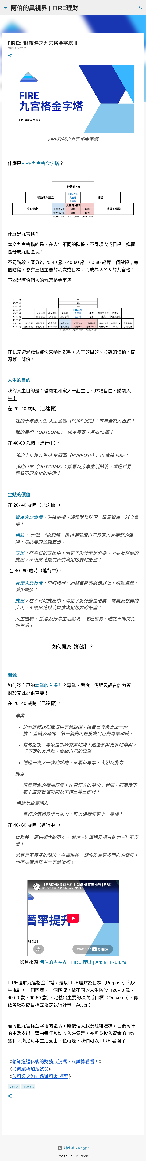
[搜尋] (83, 7)
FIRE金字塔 (28, 1087)
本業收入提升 (48, 685)
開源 (12, 675)
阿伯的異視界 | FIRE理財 (44, 8)
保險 (19, 535)
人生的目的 (19, 380)
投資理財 (13, 1087)
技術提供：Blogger (75, 1148)
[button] (10, 56)
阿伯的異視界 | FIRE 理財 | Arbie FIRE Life (83, 962)
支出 (19, 553)
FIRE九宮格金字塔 (40, 163)
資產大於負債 (29, 517)
